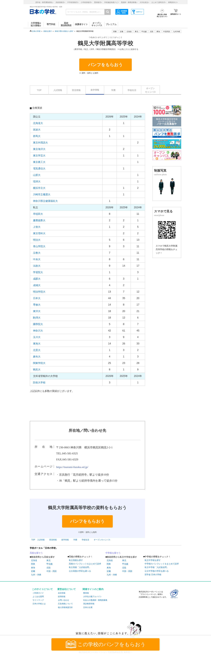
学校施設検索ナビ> (111, 2)
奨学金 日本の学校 (153, 574)
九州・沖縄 (36, 575)
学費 (113, 90)
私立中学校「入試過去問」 (157, 567)
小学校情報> (86, 2)
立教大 (36, 253)
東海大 (36, 343)
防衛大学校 (39, 382)
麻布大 (36, 356)
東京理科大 (39, 233)
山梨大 (36, 175)
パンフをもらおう (105, 64)
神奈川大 (38, 330)
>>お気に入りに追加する (128, 49)
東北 (48, 560)
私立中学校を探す (153, 560)
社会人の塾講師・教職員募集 (95, 600)
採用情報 (61, 596)
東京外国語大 (40, 142)
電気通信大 (39, 168)
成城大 (36, 285)
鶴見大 (36, 369)
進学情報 (95, 90)
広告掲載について (65, 604)
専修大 (36, 304)
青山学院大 (39, 246)
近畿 (33, 571)
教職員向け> (173, 2)
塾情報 (86, 593)
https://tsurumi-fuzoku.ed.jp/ (72, 467)
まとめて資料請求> (158, 2)
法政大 (36, 265)
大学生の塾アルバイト (92, 596)
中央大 (36, 259)
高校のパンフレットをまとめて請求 (85, 564)
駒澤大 (36, 317)
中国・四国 (51, 571)
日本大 (36, 298)
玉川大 (36, 337)
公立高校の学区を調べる (80, 571)
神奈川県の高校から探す (64, 31)
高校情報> (60, 2)
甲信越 (49, 564)
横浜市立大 (39, 188)
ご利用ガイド (38, 593)
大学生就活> (144, 2)
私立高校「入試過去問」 (80, 567)
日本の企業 (88, 607)
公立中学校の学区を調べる (157, 571)
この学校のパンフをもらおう (112, 644)
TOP (39, 90)
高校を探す (47, 31)
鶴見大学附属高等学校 (105, 43)
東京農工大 (39, 162)
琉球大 (36, 181)
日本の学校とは (39, 604)
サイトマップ (38, 600)
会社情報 (61, 593)
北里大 (36, 350)
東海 (33, 567)
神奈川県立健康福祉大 (45, 201)
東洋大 (36, 311)
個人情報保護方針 (65, 607)
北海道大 (38, 123)
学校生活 (132, 90)
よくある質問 (38, 596)
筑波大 (36, 129)
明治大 (36, 240)
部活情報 (76, 90)
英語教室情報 (88, 604)
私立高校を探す (76, 560)
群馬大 (36, 136)
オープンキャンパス (150, 90)
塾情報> (98, 2)
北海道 (129, 31)
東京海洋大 (39, 149)
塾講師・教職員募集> (129, 2)
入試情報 (57, 90)
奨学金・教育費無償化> (44, 2)
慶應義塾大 (39, 220)
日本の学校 (36, 31)
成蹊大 (36, 278)
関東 (33, 564)
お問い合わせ (63, 600)
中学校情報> (72, 2)
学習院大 (38, 272)
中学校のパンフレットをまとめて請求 (162, 564)
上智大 (36, 227)
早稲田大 (38, 214)
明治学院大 (39, 291)
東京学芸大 (39, 155)
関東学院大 (39, 363)
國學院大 (38, 324)
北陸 (48, 567)
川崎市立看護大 (41, 194)
